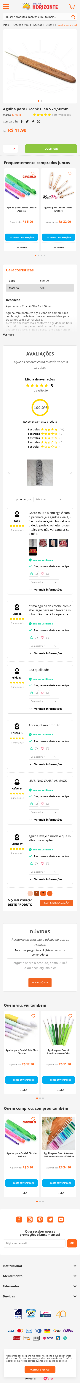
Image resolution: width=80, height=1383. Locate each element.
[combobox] (40, 17)
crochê (50, 24)
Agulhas (37, 24)
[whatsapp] (38, 121)
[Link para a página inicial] (6, 24)
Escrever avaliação (56, 902)
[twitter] (27, 121)
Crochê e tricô (21, 24)
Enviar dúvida (40, 982)
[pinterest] (33, 121)
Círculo (16, 115)
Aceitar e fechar (40, 1369)
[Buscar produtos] (73, 17)
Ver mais (8, 334)
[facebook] (22, 121)
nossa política (28, 1360)
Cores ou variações (23, 237)
